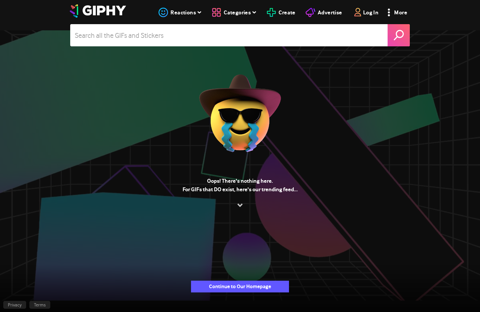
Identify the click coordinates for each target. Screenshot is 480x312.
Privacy (15, 304)
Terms (40, 304)
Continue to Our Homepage (240, 286)
